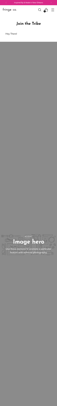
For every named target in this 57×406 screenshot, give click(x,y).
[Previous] (6, 2)
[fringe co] (9, 10)
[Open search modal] (39, 10)
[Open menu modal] (53, 10)
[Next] (51, 2)
